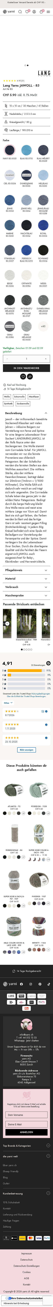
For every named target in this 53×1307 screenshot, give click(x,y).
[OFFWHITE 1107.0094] (30, 903)
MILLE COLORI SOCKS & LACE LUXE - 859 (14, 944)
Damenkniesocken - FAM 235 (26, 641)
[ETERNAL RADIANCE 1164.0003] (34, 950)
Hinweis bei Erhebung (16, 1303)
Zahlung (7, 1226)
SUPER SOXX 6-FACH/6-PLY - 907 (14, 897)
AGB (26, 1278)
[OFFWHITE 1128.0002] (34, 813)
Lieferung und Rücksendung (17, 1214)
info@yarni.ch (26, 1034)
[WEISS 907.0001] (14, 906)
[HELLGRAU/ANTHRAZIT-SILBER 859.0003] (5, 952)
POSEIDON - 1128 (39, 806)
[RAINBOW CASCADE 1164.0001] (44, 950)
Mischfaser (34, 396)
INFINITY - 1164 (39, 943)
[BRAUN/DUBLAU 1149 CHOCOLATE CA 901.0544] (30, 859)
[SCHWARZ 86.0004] (5, 857)
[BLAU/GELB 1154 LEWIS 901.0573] (34, 859)
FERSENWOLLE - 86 (14, 850)
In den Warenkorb (26, 368)
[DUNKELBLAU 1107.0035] (44, 903)
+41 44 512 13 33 (27, 1037)
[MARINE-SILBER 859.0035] (9, 952)
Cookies (27, 1272)
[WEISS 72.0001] (14, 813)
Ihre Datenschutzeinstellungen (29, 1298)
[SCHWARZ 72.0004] (5, 813)
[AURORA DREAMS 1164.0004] (30, 950)
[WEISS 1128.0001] (39, 813)
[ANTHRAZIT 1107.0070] (34, 903)
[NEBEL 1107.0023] (39, 903)
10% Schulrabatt (11, 1202)
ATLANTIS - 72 (14, 806)
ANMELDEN (26, 1132)
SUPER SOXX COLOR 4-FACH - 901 (39, 851)
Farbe (6, 140)
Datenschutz (26, 1259)
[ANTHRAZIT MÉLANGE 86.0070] (19, 857)
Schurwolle (19, 396)
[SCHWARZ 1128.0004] (30, 813)
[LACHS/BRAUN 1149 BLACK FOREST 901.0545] (39, 859)
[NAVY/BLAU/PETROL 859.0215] (19, 952)
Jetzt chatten (32, 1040)
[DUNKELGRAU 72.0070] (19, 813)
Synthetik (8, 403)
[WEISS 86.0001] (14, 857)
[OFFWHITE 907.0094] (9, 906)
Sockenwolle (23, 403)
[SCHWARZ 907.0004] (5, 906)
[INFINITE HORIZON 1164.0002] (39, 950)
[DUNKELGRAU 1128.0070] (44, 813)
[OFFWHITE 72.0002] (9, 813)
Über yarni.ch (10, 1165)
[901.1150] (44, 859)
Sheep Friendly (10, 1171)
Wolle (7, 396)
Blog (5, 1177)
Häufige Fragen (11, 1220)
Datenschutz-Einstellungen (27, 1266)
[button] (25, 65)
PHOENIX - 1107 (39, 896)
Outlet (6, 1183)
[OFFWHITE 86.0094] (9, 857)
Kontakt (6, 1208)
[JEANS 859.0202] (14, 952)
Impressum (26, 1253)
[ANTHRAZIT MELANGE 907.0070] (19, 906)
